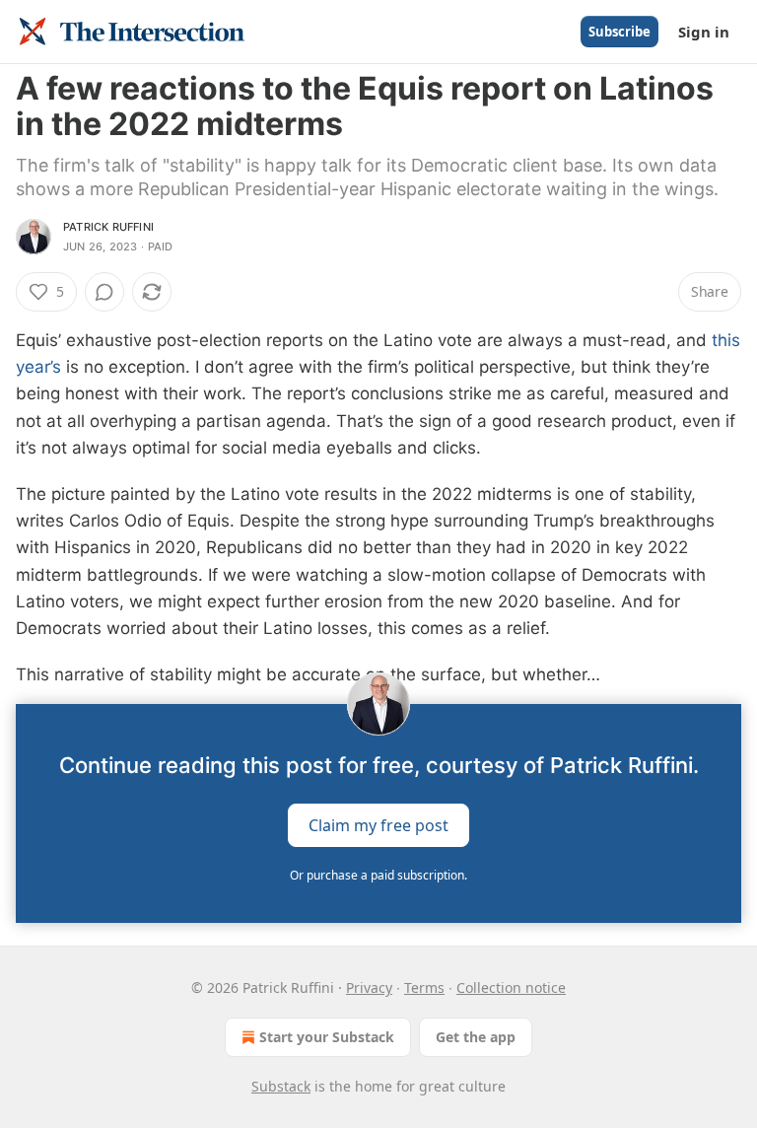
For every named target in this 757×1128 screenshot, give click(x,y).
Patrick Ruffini (108, 227)
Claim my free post (378, 825)
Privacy (369, 987)
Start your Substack (326, 1036)
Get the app (476, 1036)
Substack (280, 1086)
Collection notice (511, 987)
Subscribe (619, 31)
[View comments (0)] (104, 292)
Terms (424, 987)
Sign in (703, 31)
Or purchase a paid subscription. (378, 875)
